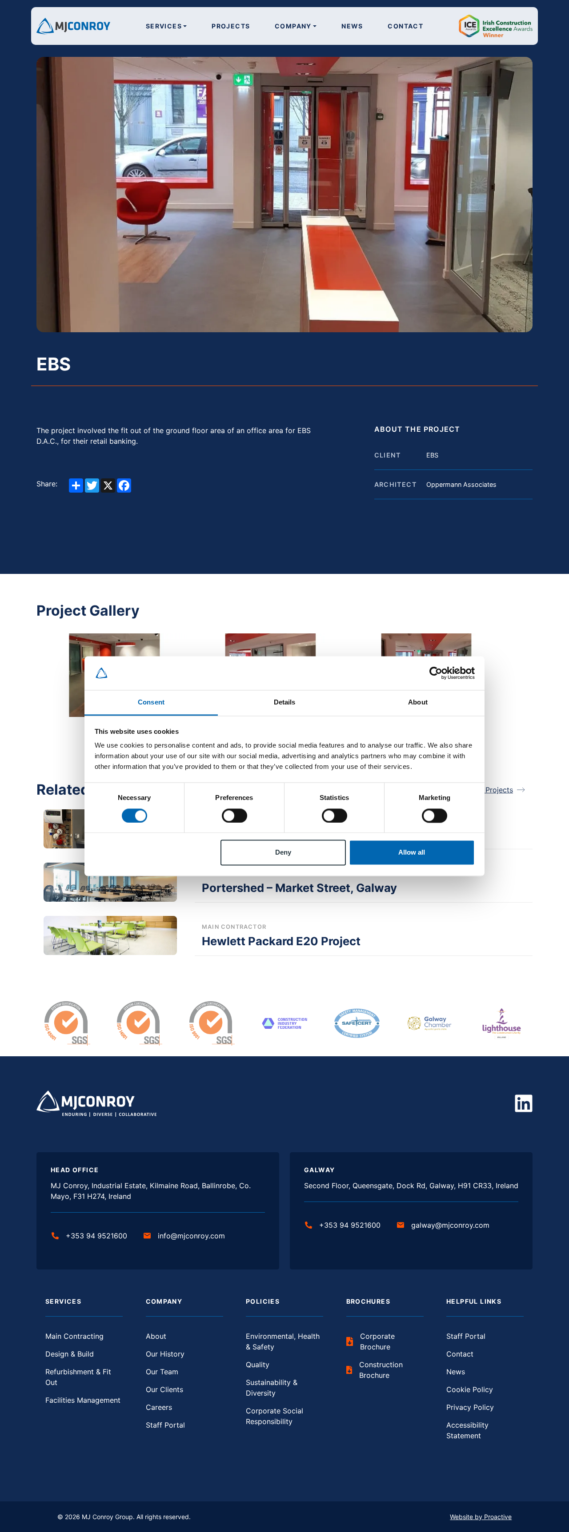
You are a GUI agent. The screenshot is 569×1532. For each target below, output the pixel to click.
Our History (165, 1353)
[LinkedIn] (524, 1103)
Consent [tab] (151, 702)
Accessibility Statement (467, 1430)
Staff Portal (165, 1425)
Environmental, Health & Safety (283, 1341)
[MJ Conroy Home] (73, 25)
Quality (257, 1364)
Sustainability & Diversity (271, 1387)
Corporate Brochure (377, 1341)
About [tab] (418, 702)
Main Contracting (74, 1336)
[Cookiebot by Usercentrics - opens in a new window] (436, 673)
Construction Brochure (381, 1370)
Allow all (411, 852)
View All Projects (484, 789)
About (156, 1336)
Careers (159, 1407)
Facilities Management (82, 1400)
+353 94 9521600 (96, 1235)
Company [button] (293, 26)
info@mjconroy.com (191, 1235)
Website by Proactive (481, 1516)
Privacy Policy (470, 1407)
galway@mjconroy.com (450, 1225)
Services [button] (164, 26)
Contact (405, 26)
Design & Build (69, 1353)
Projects (231, 26)
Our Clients (164, 1389)
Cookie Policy (469, 1389)
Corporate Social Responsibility (274, 1416)
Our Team (162, 1371)
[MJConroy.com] (96, 1103)
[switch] (234, 815)
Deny (283, 852)
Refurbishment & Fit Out (78, 1377)
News (352, 26)
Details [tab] (285, 702)
